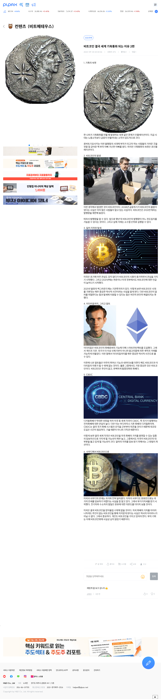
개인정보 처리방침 (25, 670)
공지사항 (75, 670)
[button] (29, 145)
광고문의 (86, 670)
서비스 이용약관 (9, 670)
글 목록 (100, 564)
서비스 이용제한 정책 (44, 670)
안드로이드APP (62, 670)
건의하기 (97, 670)
